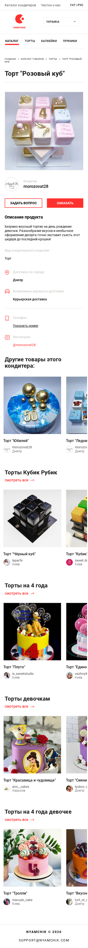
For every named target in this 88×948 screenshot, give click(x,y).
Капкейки (49, 41)
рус (80, 5)
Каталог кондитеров (20, 5)
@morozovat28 (24, 345)
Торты (30, 41)
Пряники (70, 41)
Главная (10, 59)
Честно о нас (51, 5)
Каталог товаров (32, 59)
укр (73, 5)
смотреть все (16, 480)
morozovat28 (35, 186)
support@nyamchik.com (44, 940)
